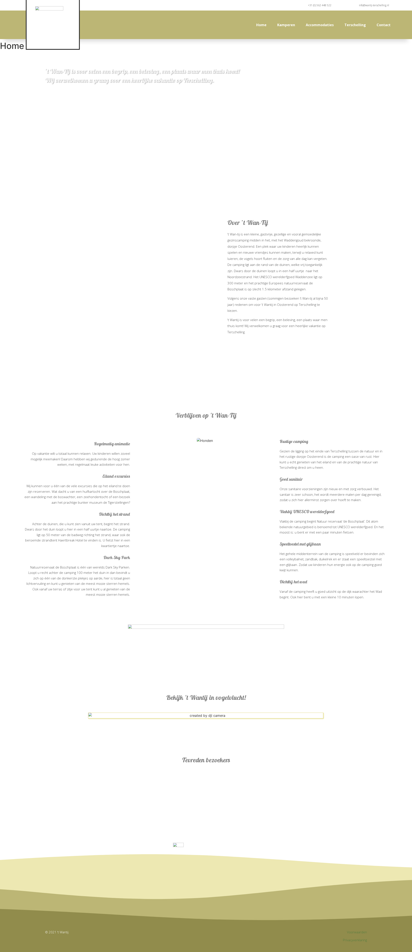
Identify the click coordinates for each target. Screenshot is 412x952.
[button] (206, 715)
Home (261, 25)
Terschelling (355, 25)
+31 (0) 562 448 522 (319, 5)
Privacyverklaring (355, 940)
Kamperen (286, 25)
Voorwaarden (357, 932)
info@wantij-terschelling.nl (374, 5)
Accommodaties (320, 25)
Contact (384, 25)
